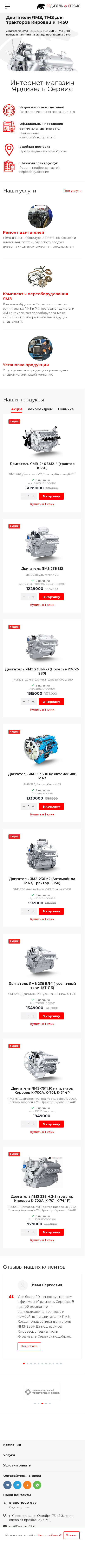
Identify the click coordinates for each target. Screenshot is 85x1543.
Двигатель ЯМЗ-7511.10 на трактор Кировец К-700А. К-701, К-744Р (42, 1090)
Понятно (71, 1535)
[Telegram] (17, 1485)
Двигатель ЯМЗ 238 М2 (42, 569)
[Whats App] (37, 1485)
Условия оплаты (17, 1465)
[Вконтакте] (7, 1485)
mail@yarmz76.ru (22, 1526)
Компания (12, 1445)
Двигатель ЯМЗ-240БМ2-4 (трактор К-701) (42, 466)
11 (61, 1363)
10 (57, 1363)
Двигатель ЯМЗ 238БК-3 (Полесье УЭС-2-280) (42, 671)
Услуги (9, 1455)
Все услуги (72, 191)
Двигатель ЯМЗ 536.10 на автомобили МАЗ (42, 776)
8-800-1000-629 (23, 1503)
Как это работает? (49, 1535)
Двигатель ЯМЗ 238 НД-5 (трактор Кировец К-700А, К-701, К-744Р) (42, 1199)
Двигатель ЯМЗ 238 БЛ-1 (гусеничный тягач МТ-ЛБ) (42, 986)
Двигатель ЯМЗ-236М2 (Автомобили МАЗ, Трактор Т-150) (42, 881)
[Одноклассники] (27, 1485)
